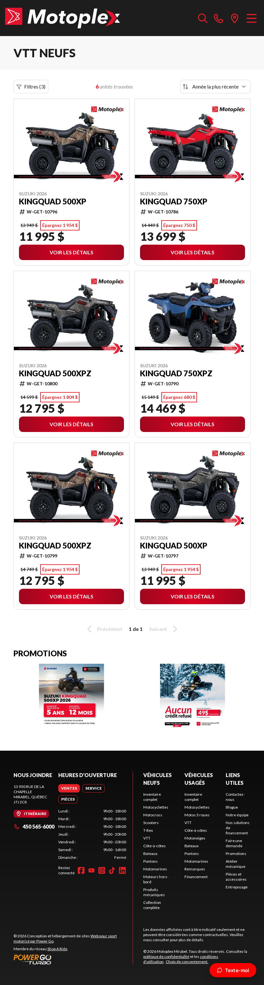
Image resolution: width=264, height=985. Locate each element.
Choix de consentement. (187, 961)
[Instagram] (102, 870)
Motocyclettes (155, 807)
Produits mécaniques (154, 892)
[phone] (218, 18)
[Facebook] (81, 870)
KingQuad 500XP (52, 201)
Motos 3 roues (197, 814)
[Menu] (251, 18)
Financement (196, 876)
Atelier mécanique (235, 864)
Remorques (194, 869)
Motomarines (155, 869)
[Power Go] (73, 959)
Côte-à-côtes (154, 845)
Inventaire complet (152, 797)
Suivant (158, 629)
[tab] (69, 788)
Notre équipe (237, 814)
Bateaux (150, 853)
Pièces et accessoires (236, 877)
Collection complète (152, 905)
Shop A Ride (57, 948)
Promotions (236, 853)
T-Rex (148, 830)
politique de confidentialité (166, 956)
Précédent (109, 629)
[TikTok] (112, 870)
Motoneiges (194, 838)
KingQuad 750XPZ (176, 373)
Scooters (151, 822)
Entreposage (237, 887)
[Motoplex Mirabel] (62, 18)
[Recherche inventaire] (203, 18)
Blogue (232, 807)
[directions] (235, 18)
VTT (146, 838)
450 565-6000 (38, 826)
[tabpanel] (92, 834)
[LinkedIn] (122, 870)
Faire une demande (234, 843)
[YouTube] (91, 870)
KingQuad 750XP (173, 201)
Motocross (152, 814)
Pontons (150, 861)
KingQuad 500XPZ (55, 373)
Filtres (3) (34, 86)
